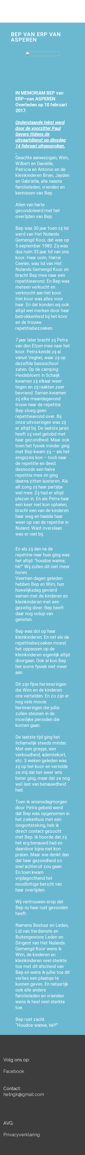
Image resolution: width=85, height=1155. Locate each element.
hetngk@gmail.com (23, 1094)
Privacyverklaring (21, 1134)
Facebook (13, 1071)
